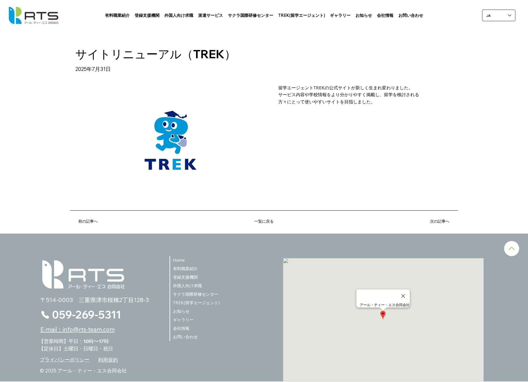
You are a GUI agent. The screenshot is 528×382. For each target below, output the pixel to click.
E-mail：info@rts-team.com (77, 329)
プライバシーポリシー (64, 359)
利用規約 (108, 360)
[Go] (511, 248)
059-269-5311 (86, 314)
